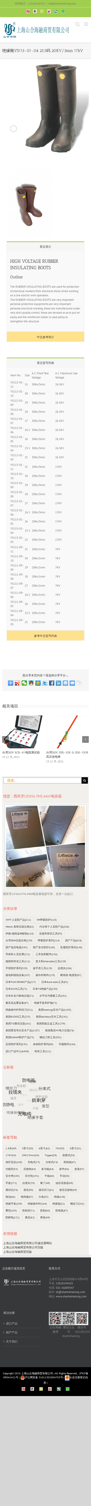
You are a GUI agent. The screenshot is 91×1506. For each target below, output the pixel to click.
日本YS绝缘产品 (45, 988)
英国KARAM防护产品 (20, 1037)
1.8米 (11, 1148)
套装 (79, 1169)
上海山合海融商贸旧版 (17, 1252)
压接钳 (29, 1169)
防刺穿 (28, 1210)
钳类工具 (42, 1051)
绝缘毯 (58, 1203)
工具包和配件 (46, 954)
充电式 (34, 1162)
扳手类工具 (42, 968)
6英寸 (44, 1148)
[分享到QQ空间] (38, 683)
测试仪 (12, 1189)
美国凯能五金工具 (50, 1023)
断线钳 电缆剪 (70, 975)
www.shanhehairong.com (71, 1296)
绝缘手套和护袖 (45, 1002)
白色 (43, 1196)
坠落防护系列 (71, 947)
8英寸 (75, 1148)
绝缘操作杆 (37, 1203)
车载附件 (67, 1044)
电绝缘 (27, 1196)
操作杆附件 (45, 975)
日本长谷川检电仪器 (20, 995)
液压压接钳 (68, 1189)
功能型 (12, 1169)
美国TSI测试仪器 (18, 1023)
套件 (64, 1169)
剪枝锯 (69, 1162)
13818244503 (64, 1283)
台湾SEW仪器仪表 (19, 940)
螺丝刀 (77, 1203)
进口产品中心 (17, 1051)
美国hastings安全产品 (54, 1009)
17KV (11, 1155)
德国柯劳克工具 (18, 961)
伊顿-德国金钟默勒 (20, 933)
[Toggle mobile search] (77, 24)
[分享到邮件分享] (72, 683)
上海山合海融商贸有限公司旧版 (23, 1247)
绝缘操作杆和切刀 (19, 1009)
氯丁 (45, 1183)
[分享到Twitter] (45, 683)
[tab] (45, 246)
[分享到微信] (24, 683)
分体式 (52, 1162)
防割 (45, 1210)
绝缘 (59, 1196)
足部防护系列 (16, 1044)
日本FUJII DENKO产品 (21, 982)
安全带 (12, 1175)
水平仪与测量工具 (52, 995)
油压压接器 (64, 1183)
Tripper (51, 1155)
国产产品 (73, 940)
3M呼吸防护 (46, 919)
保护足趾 (14, 1162)
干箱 (49, 1175)
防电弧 (61, 1210)
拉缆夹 (65, 968)
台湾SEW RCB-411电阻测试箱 (21, 752)
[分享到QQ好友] (31, 683)
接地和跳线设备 (18, 975)
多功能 (47, 1169)
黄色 (45, 1217)
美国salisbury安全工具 (52, 1016)
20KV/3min (30, 1155)
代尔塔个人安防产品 (54, 926)
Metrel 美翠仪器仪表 (20, 926)
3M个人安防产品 (18, 919)
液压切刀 (46, 1189)
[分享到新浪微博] (17, 683)
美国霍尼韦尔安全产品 (23, 1030)
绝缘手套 (14, 1203)
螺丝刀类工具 (50, 1037)
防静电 (12, 1217)
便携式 (68, 1155)
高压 (30, 1217)
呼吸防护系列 (49, 940)
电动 (10, 1196)
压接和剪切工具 (50, 933)
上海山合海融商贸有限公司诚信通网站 (27, 1243)
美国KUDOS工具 (18, 1016)
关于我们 (11, 1341)
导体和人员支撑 (18, 954)
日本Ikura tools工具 (54, 982)
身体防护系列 (43, 1044)
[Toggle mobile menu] (86, 24)
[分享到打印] (65, 683)
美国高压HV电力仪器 (59, 1030)
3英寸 (27, 1148)
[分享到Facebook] (52, 683)
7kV (59, 1148)
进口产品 (11, 1323)
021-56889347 (65, 1288)
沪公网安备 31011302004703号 (44, 1377)
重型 (11, 1210)
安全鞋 (32, 1175)
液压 (28, 1189)
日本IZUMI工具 (16, 988)
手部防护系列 (16, 968)
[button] (5, 739)
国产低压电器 (16, 947)
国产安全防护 (44, 947)
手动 (64, 1175)
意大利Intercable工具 (51, 961)
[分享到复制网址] (79, 683)
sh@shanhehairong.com (62, 3)
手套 (11, 1183)
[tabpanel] (45, 291)
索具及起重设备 (17, 1002)
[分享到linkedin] (58, 683)
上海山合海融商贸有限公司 (37, 1373)
